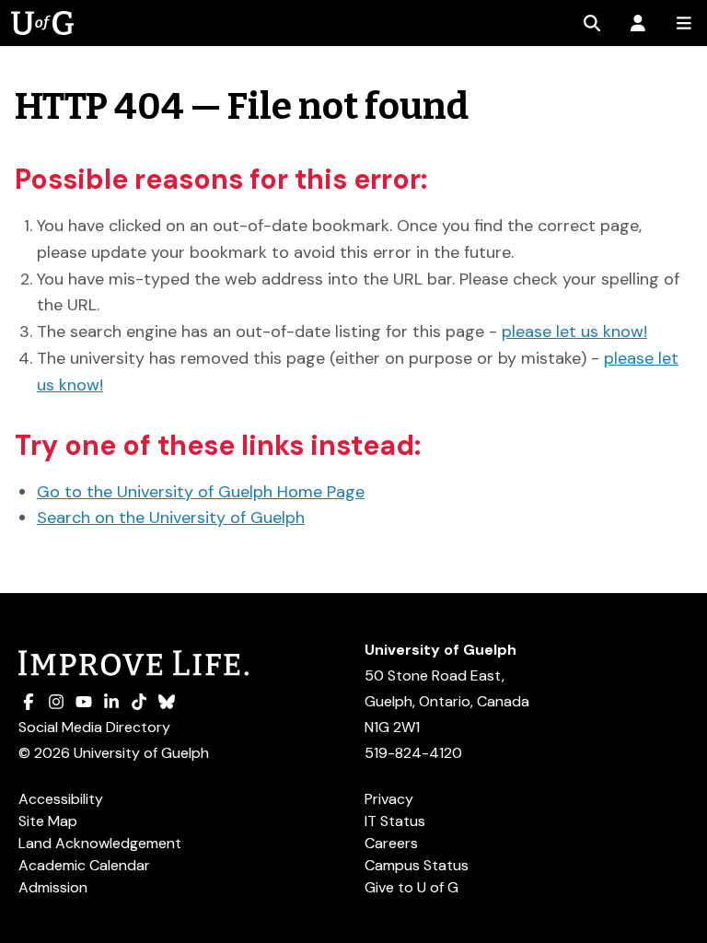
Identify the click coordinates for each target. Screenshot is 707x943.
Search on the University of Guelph (171, 517)
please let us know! (574, 331)
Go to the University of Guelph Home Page (201, 492)
